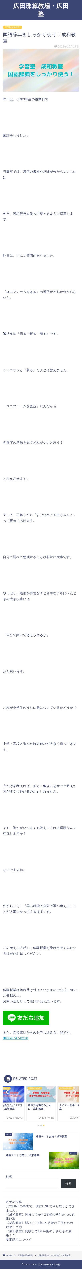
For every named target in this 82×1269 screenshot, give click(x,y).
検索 (9, 1176)
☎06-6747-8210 (15, 1038)
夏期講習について (18, 1239)
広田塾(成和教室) (12, 27)
